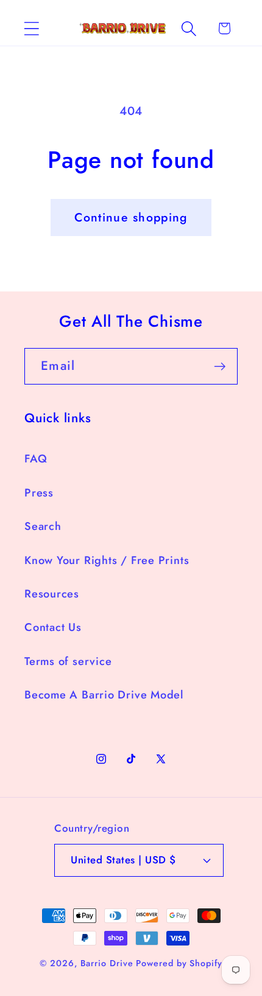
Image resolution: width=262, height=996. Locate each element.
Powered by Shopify (179, 963)
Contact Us (53, 627)
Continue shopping (130, 217)
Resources (51, 594)
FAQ (35, 459)
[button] (31, 28)
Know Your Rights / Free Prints (106, 560)
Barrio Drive (106, 963)
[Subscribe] (219, 366)
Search (43, 526)
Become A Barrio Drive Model (103, 695)
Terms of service (68, 661)
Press (39, 493)
